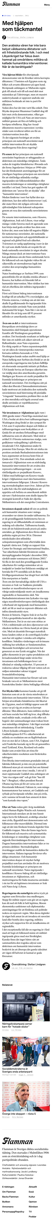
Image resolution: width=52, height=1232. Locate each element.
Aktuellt (33, 1187)
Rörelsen (6, 1117)
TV (30, 1211)
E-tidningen (8, 1187)
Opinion (33, 1202)
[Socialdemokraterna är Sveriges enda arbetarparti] (26, 1051)
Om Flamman (9, 1192)
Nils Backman (17, 1117)
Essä (31, 1192)
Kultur (32, 1197)
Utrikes (7, 16)
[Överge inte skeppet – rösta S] (26, 1096)
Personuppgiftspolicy (13, 1211)
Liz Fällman (16, 1030)
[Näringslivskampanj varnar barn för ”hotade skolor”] (26, 1006)
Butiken (6, 1202)
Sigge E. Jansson (26, 1075)
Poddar (32, 1216)
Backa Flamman (10, 1197)
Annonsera (7, 1206)
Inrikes (5, 1030)
